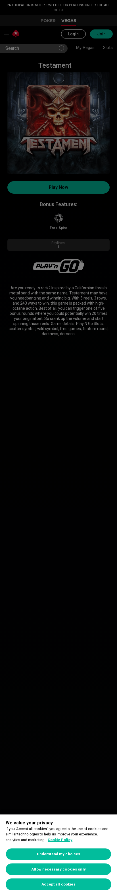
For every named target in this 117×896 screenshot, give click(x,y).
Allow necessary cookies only (58, 869)
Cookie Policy (60, 840)
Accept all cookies (58, 884)
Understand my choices (58, 854)
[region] (58, 855)
